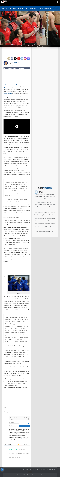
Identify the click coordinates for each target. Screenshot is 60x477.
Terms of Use (24, 439)
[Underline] (14, 417)
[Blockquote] (23, 417)
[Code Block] (25, 417)
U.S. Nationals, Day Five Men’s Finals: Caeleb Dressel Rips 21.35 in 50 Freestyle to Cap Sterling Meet (44, 229)
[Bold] (10, 417)
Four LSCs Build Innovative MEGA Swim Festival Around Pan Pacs (45, 197)
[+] (12, 419)
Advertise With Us (50, 469)
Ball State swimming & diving (11, 85)
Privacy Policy (41, 469)
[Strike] (16, 417)
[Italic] (12, 417)
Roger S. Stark (13, 449)
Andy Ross (16, 62)
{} (10, 419)
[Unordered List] (20, 417)
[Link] (27, 417)
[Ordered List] (18, 417)
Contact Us (25, 469)
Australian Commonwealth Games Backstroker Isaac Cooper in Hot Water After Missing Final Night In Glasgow (45, 221)
